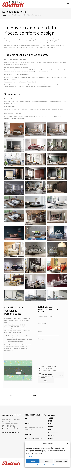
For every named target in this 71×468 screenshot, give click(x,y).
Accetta (33, 461)
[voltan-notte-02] (35, 295)
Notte (24, 15)
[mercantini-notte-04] (57, 159)
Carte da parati (53, 433)
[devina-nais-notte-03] (57, 216)
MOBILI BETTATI (12, 415)
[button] (67, 444)
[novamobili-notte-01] (14, 159)
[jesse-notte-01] (35, 217)
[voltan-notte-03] (14, 295)
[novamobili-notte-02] (57, 145)
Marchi (50, 439)
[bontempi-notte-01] (57, 280)
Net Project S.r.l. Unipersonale (34, 438)
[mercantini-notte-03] (14, 173)
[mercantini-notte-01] (57, 173)
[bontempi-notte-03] (14, 280)
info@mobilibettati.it (8, 425)
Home (8, 15)
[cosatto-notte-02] (35, 265)
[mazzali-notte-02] (35, 187)
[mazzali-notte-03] (14, 188)
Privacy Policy (6, 429)
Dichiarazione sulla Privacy (50, 465)
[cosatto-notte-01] (57, 265)
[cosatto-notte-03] (14, 265)
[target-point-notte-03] (14, 129)
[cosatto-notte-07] (57, 233)
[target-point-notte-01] (57, 129)
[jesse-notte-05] (14, 202)
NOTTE (50, 427)
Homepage (51, 415)
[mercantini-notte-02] (35, 173)
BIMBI (50, 430)
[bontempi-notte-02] (35, 281)
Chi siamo (51, 436)
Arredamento (16, 15)
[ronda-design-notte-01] (14, 145)
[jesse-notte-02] (14, 216)
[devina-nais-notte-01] (35, 233)
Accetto (18, 372)
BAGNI (50, 424)
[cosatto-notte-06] (14, 249)
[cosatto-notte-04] (57, 249)
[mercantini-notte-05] (35, 159)
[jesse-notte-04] (35, 202)
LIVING (50, 421)
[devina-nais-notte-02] (14, 233)
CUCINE (50, 418)
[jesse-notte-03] (57, 202)
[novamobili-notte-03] (35, 145)
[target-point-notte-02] (35, 129)
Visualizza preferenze (61, 461)
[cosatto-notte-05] (35, 249)
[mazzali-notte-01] (57, 187)
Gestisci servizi (30, 456)
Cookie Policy (40, 465)
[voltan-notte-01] (57, 295)
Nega (46, 461)
